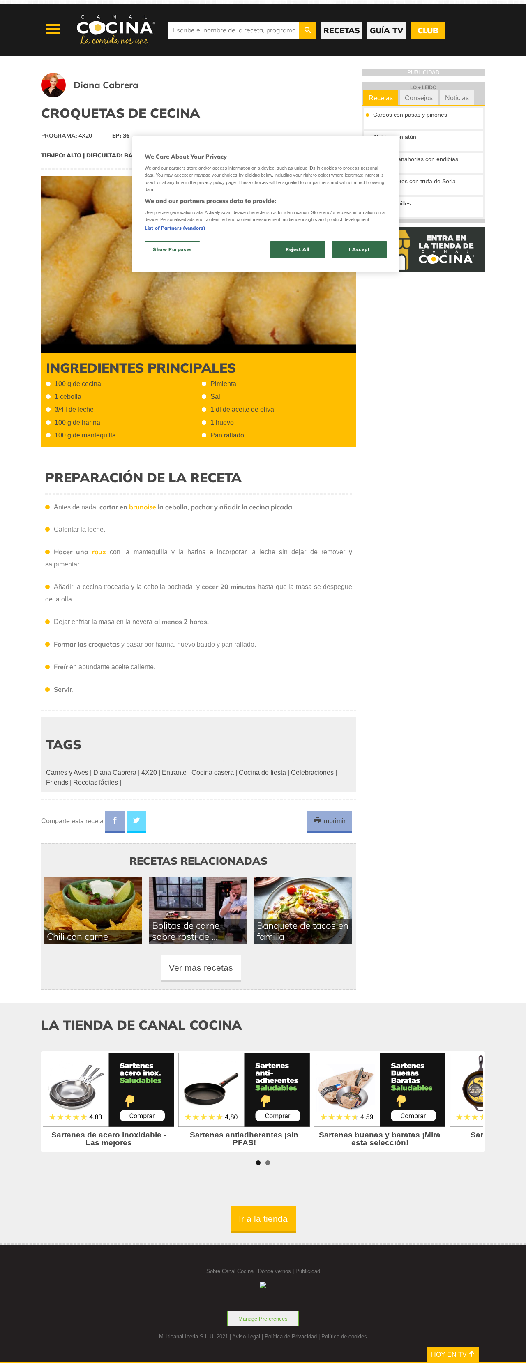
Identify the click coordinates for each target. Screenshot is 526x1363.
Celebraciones (312, 772)
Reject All (297, 249)
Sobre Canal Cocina (230, 1271)
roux (99, 552)
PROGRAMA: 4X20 (66, 135)
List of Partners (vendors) (175, 228)
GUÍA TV (386, 30)
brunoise (142, 507)
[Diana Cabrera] (99, 95)
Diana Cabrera (114, 772)
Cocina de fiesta (262, 772)
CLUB (428, 30)
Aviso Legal (246, 1336)
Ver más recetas (201, 967)
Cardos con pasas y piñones (410, 114)
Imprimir (333, 820)
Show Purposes (172, 249)
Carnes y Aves (67, 772)
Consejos (419, 97)
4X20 (149, 772)
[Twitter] (136, 822)
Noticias (457, 97)
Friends (57, 782)
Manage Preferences (263, 1319)
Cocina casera (212, 772)
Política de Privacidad (291, 1336)
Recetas (381, 97)
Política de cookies (344, 1336)
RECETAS (341, 30)
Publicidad (307, 1271)
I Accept (359, 249)
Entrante (174, 772)
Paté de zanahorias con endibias (415, 159)
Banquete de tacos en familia (302, 930)
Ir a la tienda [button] (263, 1218)
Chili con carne (77, 936)
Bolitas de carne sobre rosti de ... (185, 930)
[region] (265, 204)
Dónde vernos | (276, 1271)
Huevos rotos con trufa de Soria (414, 181)
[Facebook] (115, 822)
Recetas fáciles (95, 782)
